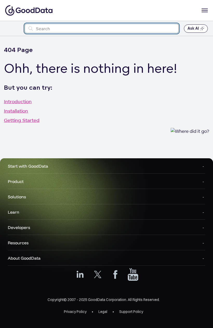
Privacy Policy (75, 311)
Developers (19, 227)
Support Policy (131, 311)
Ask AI (193, 28)
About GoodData (24, 258)
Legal (102, 311)
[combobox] (102, 28)
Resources (18, 242)
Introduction (18, 101)
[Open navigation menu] (204, 10)
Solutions (17, 196)
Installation (16, 111)
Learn (13, 212)
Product (16, 181)
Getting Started (21, 120)
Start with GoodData (28, 166)
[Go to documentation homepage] (28, 10)
